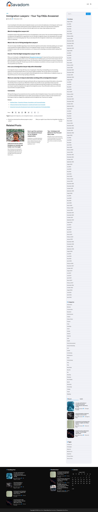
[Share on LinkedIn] (19, 112)
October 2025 (70, 45)
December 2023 (70, 98)
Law (7, 13)
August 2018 (69, 251)
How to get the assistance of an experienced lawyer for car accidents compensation (35, 133)
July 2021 (69, 166)
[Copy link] (38, 112)
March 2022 (69, 147)
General (68, 333)
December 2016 (70, 285)
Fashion (68, 316)
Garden (68, 331)
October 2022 (70, 130)
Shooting (69, 374)
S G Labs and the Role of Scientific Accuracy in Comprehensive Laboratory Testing (81, 404)
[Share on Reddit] (28, 112)
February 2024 (70, 94)
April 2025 (69, 60)
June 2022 (69, 140)
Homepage (69, 446)
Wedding (69, 394)
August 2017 (69, 270)
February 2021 (70, 178)
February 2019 (70, 236)
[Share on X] (15, 112)
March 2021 (69, 176)
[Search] (91, 4)
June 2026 (69, 26)
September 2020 (70, 190)
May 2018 (69, 258)
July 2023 (69, 111)
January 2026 (70, 38)
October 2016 (70, 287)
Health (68, 340)
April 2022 (69, 144)
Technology (69, 386)
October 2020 (70, 188)
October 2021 (70, 159)
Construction (70, 309)
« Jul (73, 488)
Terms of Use (69, 458)
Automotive (69, 304)
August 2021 (69, 164)
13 (81, 479)
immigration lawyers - (29, 115)
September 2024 (70, 77)
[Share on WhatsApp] (22, 112)
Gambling (69, 326)
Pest (68, 362)
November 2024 (70, 72)
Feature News (70, 319)
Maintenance (69, 355)
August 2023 (69, 108)
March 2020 (69, 205)
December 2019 (70, 212)
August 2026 (69, 21)
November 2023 (70, 101)
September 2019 (70, 219)
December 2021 (70, 154)
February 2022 (70, 149)
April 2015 (69, 297)
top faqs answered (38, 115)
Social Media (69, 379)
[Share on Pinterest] (25, 112)
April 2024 (69, 89)
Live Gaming (69, 352)
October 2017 (70, 268)
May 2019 (69, 229)
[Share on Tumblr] (31, 112)
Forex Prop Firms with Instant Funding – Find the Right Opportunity (82, 432)
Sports (68, 382)
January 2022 (70, 152)
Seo (68, 372)
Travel (68, 391)
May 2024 (69, 86)
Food (68, 323)
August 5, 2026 (17, 487)
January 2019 (70, 239)
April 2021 (69, 173)
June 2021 (69, 169)
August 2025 (69, 50)
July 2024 (69, 82)
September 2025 (70, 48)
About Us (69, 449)
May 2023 (69, 115)
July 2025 (69, 53)
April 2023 (69, 118)
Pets (68, 365)
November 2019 (70, 215)
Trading (68, 389)
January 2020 (70, 210)
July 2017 (69, 273)
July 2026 (69, 24)
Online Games (70, 360)
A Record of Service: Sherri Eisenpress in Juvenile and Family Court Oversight (27, 104)
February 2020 (70, 207)
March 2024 (69, 91)
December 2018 (70, 241)
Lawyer (68, 350)
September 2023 (70, 106)
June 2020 (69, 198)
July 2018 (69, 253)
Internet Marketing (71, 345)
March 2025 (69, 62)
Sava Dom (41, 510)
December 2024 (70, 69)
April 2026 (69, 31)
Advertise (69, 453)
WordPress (65, 510)
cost (22, 115)
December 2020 (70, 183)
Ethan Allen (9, 18)
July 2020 (69, 195)
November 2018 (70, 244)
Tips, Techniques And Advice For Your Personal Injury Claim (54, 132)
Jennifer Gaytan (80, 408)
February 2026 (70, 36)
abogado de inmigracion (15, 115)
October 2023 (70, 103)
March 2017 (69, 280)
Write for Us (69, 451)
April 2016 (69, 294)
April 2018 (69, 261)
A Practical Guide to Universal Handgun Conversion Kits (82, 414)
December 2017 (70, 265)
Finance (68, 321)
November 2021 (70, 157)
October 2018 (70, 246)
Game (68, 328)
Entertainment (70, 314)
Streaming (69, 384)
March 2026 (69, 33)
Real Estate (69, 367)
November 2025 (70, 43)
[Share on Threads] (35, 112)
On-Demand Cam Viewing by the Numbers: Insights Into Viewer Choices (82, 423)
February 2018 (70, 263)
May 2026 (69, 28)
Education (69, 311)
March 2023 (69, 120)
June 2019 (69, 227)
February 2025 (70, 65)
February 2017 (70, 282)
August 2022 (69, 135)
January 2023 (70, 123)
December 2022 (70, 125)
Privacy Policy (70, 456)
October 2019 (70, 217)
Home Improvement (71, 343)
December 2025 (70, 40)
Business (69, 307)
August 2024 (69, 79)
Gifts (68, 338)
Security (68, 369)
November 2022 (70, 128)
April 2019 (69, 232)
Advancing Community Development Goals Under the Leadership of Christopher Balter (30, 107)
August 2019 (69, 222)
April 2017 (69, 277)
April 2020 (69, 202)
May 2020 (69, 200)
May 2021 (69, 171)
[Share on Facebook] (12, 112)
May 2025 (69, 57)
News (68, 357)
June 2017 (69, 275)
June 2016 (69, 292)
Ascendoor (53, 510)
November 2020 (70, 186)
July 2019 (69, 224)
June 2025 (69, 55)
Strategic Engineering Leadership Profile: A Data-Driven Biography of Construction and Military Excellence (63, 480)
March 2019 (69, 234)
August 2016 (69, 290)
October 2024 (70, 74)
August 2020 (69, 193)
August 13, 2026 (17, 479)
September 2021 (70, 161)
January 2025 (70, 67)
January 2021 (70, 181)
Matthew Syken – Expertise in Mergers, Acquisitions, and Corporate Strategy (27, 102)
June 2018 (69, 256)
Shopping (69, 377)
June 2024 (69, 84)
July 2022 (69, 137)
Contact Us (69, 444)
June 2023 (69, 113)
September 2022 (70, 132)
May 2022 (69, 142)
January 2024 (70, 96)
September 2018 (70, 248)
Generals (69, 336)
